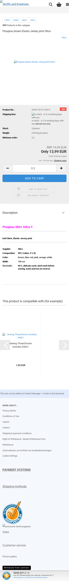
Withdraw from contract (16, 568)
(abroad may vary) (43, 124)
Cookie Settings (10, 456)
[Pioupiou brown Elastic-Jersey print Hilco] (34, 61)
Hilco (64, 37)
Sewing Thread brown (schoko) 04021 (20, 345)
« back (16, 20)
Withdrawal (8, 444)
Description (10, 212)
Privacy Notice (9, 410)
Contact (6, 427)
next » (24, 20)
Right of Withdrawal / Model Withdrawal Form (24, 439)
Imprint (6, 422)
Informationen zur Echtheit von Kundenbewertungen (27, 450)
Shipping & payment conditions (17, 433)
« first (6, 20)
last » (33, 20)
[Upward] (9, 576)
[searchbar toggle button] (50, 4)
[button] (8, 168)
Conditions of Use (11, 416)
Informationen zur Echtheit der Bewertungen (30, 577)
